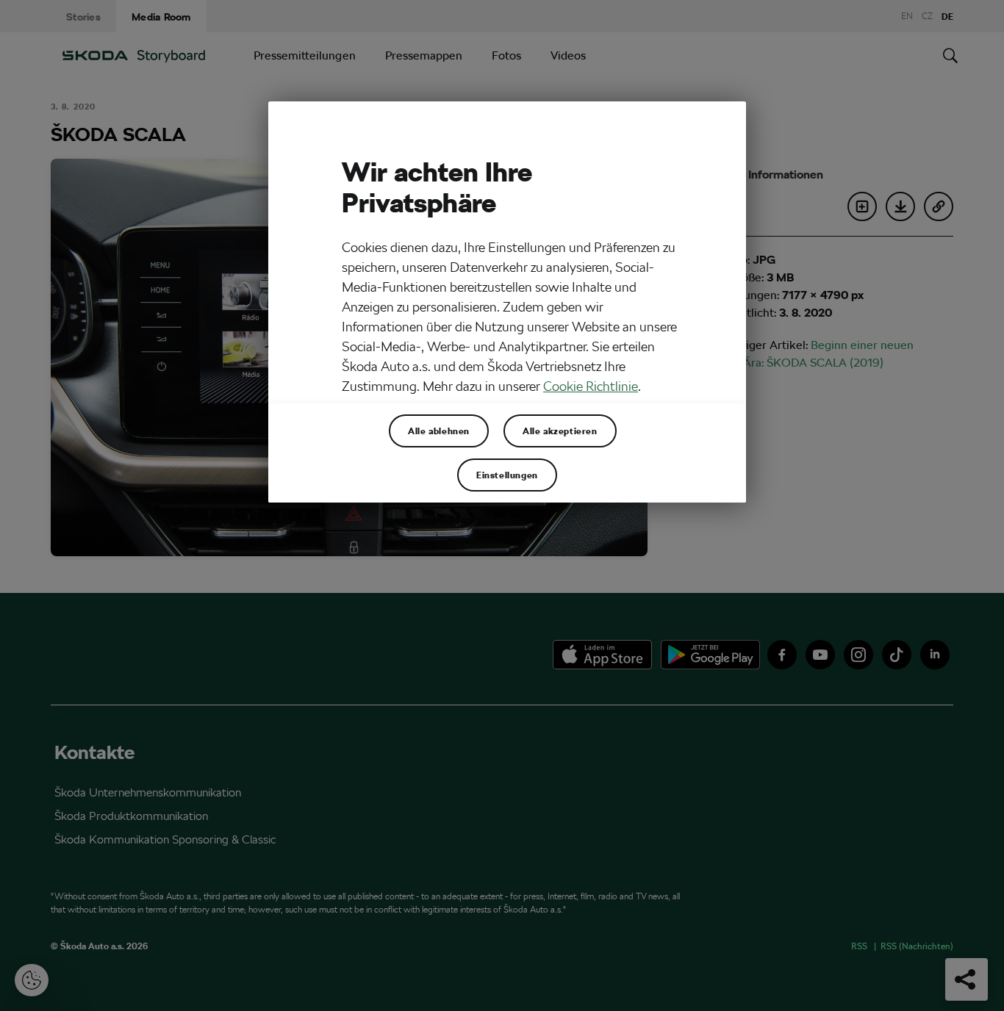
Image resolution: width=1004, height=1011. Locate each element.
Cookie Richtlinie (590, 386)
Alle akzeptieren (560, 430)
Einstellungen (507, 475)
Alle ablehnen (439, 430)
